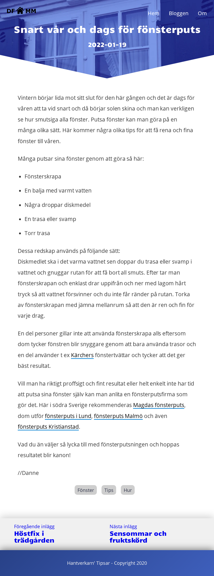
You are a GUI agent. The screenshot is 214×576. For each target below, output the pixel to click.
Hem (153, 13)
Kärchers (82, 355)
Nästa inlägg (138, 533)
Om (202, 13)
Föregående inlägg (34, 533)
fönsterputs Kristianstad (48, 426)
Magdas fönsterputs (158, 405)
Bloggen (178, 13)
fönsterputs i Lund (68, 416)
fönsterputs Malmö (118, 416)
